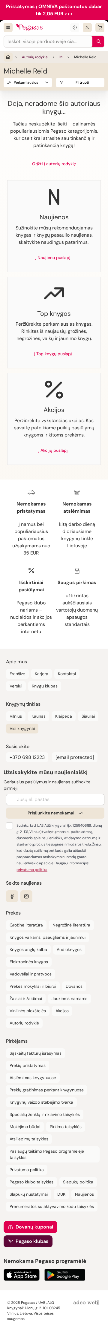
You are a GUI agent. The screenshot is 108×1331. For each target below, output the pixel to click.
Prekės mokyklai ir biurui (33, 986)
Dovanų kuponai (34, 1227)
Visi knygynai (22, 728)
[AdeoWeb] (87, 1303)
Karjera (41, 673)
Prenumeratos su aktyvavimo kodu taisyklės (52, 1206)
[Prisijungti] (87, 27)
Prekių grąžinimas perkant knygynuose (47, 1090)
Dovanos (74, 986)
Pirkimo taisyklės (66, 1126)
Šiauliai (88, 716)
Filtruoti (82, 82)
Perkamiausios (26, 82)
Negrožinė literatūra (71, 925)
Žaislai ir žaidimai (26, 998)
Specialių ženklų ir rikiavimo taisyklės (45, 1114)
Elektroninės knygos (29, 961)
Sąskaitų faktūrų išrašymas (36, 1053)
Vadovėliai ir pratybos (31, 974)
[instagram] (26, 896)
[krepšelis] (99, 27)
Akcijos (62, 1010)
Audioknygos (69, 949)
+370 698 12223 (27, 757)
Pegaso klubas (32, 1241)
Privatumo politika (27, 1169)
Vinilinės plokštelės (28, 1010)
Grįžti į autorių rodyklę (54, 163)
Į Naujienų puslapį (52, 257)
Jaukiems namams (69, 998)
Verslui (16, 686)
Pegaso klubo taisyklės (31, 1182)
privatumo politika (31, 869)
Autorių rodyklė (35, 57)
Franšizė (17, 673)
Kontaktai (67, 673)
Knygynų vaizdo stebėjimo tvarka (41, 1102)
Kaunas (39, 716)
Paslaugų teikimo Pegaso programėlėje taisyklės (47, 1154)
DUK (61, 1194)
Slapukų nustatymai (29, 1194)
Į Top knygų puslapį (53, 353)
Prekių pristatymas (28, 1065)
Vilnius (16, 716)
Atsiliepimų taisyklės (29, 1139)
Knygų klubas (45, 686)
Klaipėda (63, 716)
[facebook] (12, 896)
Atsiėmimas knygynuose (33, 1077)
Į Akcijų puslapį (53, 450)
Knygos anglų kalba (28, 949)
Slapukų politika (78, 1182)
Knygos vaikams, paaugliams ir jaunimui (48, 937)
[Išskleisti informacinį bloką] (74, 27)
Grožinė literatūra (26, 925)
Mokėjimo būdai (25, 1126)
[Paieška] (97, 42)
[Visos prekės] (8, 27)
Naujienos (84, 1194)
